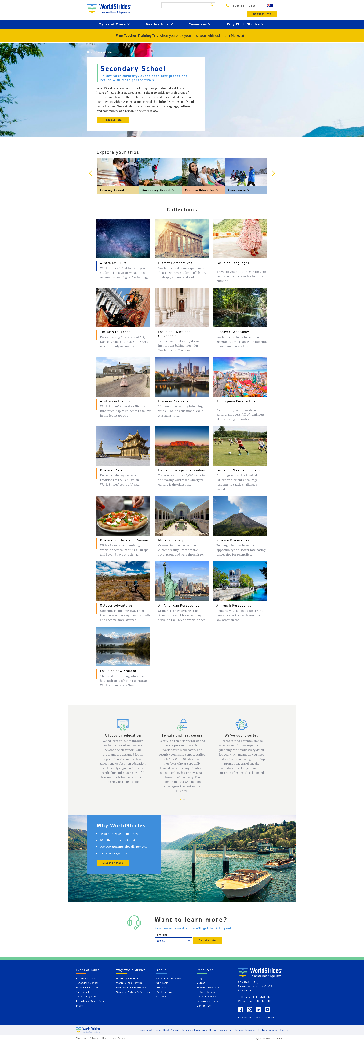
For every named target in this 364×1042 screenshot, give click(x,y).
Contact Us (204, 1005)
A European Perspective (235, 401)
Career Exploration (220, 1030)
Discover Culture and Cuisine (124, 540)
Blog (200, 978)
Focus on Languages (232, 263)
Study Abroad (171, 1030)
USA (257, 1017)
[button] (180, 799)
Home (90, 52)
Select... (161, 940)
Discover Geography (232, 331)
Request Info (262, 13)
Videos (201, 983)
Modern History (171, 540)
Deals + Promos (207, 996)
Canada (269, 1017)
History (161, 987)
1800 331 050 (242, 5)
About (161, 970)
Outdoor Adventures (116, 605)
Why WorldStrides (243, 24)
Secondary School (87, 983)
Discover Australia (173, 401)
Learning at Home (208, 1001)
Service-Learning (245, 1030)
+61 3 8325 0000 (260, 1001)
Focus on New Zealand (118, 670)
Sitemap (81, 1038)
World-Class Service (129, 983)
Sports (284, 1030)
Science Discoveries (232, 540)
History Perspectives (175, 263)
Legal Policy (117, 1038)
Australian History (115, 401)
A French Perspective (234, 605)
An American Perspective (179, 605)
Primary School (86, 978)
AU (271, 5)
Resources (198, 24)
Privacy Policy (98, 1038)
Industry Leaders (127, 978)
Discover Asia (111, 470)
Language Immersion (194, 1030)
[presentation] (90, 173)
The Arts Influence (115, 331)
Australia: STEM (113, 263)
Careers (161, 996)
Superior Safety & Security (133, 992)
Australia (244, 1017)
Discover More (112, 863)
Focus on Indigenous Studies (181, 470)
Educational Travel (150, 1030)
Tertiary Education (88, 987)
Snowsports (83, 992)
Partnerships (164, 992)
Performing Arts (86, 996)
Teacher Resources (209, 987)
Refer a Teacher (207, 992)
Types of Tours (112, 24)
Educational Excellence (131, 987)
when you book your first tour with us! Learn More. (178, 35)
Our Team (162, 983)
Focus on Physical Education (239, 470)
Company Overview (168, 978)
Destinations (157, 24)
